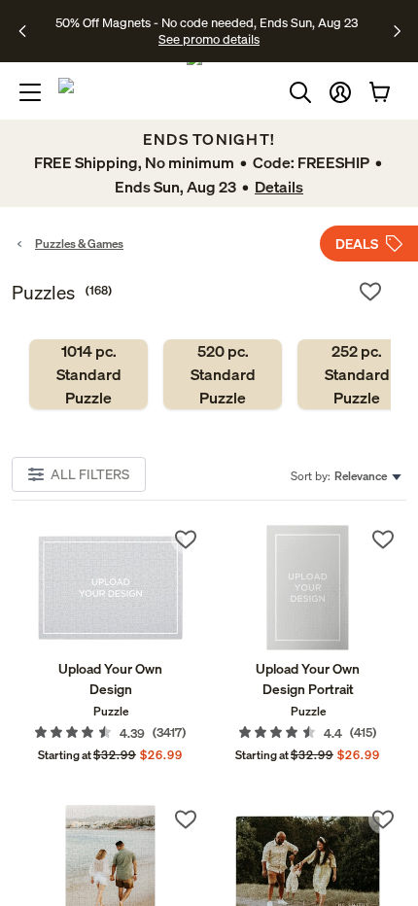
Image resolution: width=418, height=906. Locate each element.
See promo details (209, 39)
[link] (88, 374)
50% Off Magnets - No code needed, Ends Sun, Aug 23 (206, 22)
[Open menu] (30, 92)
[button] (340, 92)
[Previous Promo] (29, 31)
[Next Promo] (397, 31)
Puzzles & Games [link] (79, 243)
